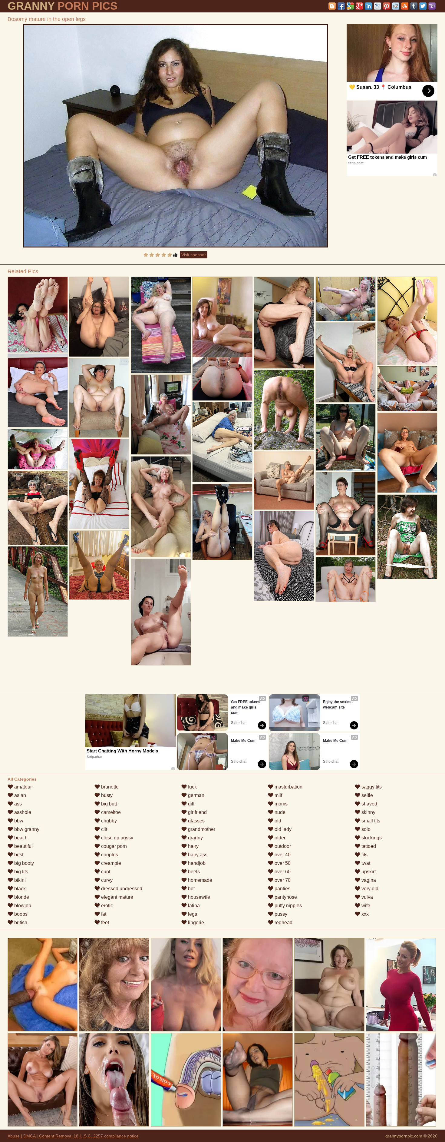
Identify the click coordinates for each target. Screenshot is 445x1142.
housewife (198, 897)
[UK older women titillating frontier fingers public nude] (99, 565)
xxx (364, 914)
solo (365, 829)
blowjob (22, 905)
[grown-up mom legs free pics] (407, 536)
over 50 (282, 863)
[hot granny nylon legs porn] (38, 390)
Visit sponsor (193, 254)
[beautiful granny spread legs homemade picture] (284, 323)
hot (191, 888)
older (279, 837)
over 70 (282, 880)
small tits (370, 820)
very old (369, 888)
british (20, 922)
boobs (20, 914)
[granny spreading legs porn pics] (284, 556)
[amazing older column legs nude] (161, 325)
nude (279, 812)
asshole (22, 812)
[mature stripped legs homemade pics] (38, 591)
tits (364, 854)
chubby (108, 820)
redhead (282, 922)
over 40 (282, 854)
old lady (282, 829)
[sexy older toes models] (407, 453)
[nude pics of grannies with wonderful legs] (99, 398)
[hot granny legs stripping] (161, 612)
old (277, 820)
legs (192, 914)
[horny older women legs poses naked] (99, 317)
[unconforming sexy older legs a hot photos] (38, 315)
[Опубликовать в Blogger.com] (332, 6)
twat (365, 863)
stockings (371, 837)
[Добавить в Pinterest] (386, 6)
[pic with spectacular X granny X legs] (222, 442)
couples (109, 854)
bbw (18, 820)
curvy (106, 880)
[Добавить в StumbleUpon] (404, 6)
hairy (193, 846)
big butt (108, 803)
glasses (196, 820)
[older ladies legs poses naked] (99, 484)
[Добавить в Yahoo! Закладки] (432, 6)
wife (365, 905)
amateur (22, 786)
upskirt (368, 871)
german (195, 795)
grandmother (201, 829)
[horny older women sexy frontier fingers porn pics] (345, 579)
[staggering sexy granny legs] (345, 514)
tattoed (368, 846)
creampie (110, 863)
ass (17, 803)
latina (193, 905)
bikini (19, 880)
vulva (366, 897)
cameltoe (110, 812)
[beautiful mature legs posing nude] (345, 437)
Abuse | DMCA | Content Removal (40, 1136)
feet (104, 922)
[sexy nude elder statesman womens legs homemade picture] (38, 508)
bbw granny (26, 829)
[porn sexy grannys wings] (161, 506)
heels (193, 871)
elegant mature (116, 897)
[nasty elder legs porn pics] (222, 361)
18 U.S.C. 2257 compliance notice (106, 1136)
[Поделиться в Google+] (359, 6)
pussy (280, 914)
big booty (23, 863)
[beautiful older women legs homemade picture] (284, 480)
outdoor (282, 846)
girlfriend (197, 812)
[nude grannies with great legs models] (345, 299)
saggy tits (371, 786)
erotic (106, 905)
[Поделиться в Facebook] (341, 6)
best (18, 854)
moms (280, 803)
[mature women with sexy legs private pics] (284, 410)
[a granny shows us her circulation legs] (407, 388)
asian (19, 795)
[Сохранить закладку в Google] (350, 6)
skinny (367, 812)
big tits (20, 871)
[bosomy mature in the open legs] (175, 135)
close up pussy (116, 837)
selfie (366, 795)
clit (103, 829)
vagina (368, 880)
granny (195, 837)
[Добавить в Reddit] (395, 6)
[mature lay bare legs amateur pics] (38, 449)
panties (281, 888)
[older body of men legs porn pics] (407, 321)
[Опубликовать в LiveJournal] (377, 6)
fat (103, 914)
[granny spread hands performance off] (161, 414)
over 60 (282, 871)
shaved (368, 803)
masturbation (287, 786)
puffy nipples (287, 905)
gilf (190, 803)
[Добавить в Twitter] (423, 6)
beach (20, 837)
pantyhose (285, 897)
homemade (199, 880)
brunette (109, 786)
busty (106, 795)
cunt (105, 871)
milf (277, 795)
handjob (196, 863)
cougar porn (113, 846)
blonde (21, 897)
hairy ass (197, 854)
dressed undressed (121, 888)
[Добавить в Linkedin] (368, 6)
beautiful (23, 846)
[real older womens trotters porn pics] (345, 362)
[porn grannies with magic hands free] (222, 522)
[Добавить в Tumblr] (413, 6)
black (19, 888)
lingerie (195, 922)
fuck (192, 786)
